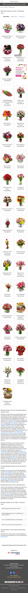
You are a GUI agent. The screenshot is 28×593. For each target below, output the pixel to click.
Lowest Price (22, 16)
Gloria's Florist (14, 1)
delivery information (7, 494)
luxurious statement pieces (15, 433)
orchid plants (7, 476)
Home (2, 7)
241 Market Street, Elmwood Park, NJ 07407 (14, 565)
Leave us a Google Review (14, 577)
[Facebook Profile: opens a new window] (11, 573)
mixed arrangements (9, 473)
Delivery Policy (14, 589)
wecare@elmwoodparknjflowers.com (14, 568)
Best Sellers (6, 16)
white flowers (21, 453)
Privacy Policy (12, 587)
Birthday (6, 7)
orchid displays (14, 423)
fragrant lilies (13, 457)
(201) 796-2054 (14, 566)
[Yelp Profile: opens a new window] (17, 573)
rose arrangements (9, 421)
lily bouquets (12, 480)
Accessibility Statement (21, 587)
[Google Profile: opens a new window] (14, 573)
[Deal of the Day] (20, 73)
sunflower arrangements (10, 425)
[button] (25, 590)
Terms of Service (4, 587)
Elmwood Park (4, 536)
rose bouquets (9, 470)
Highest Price (14, 16)
